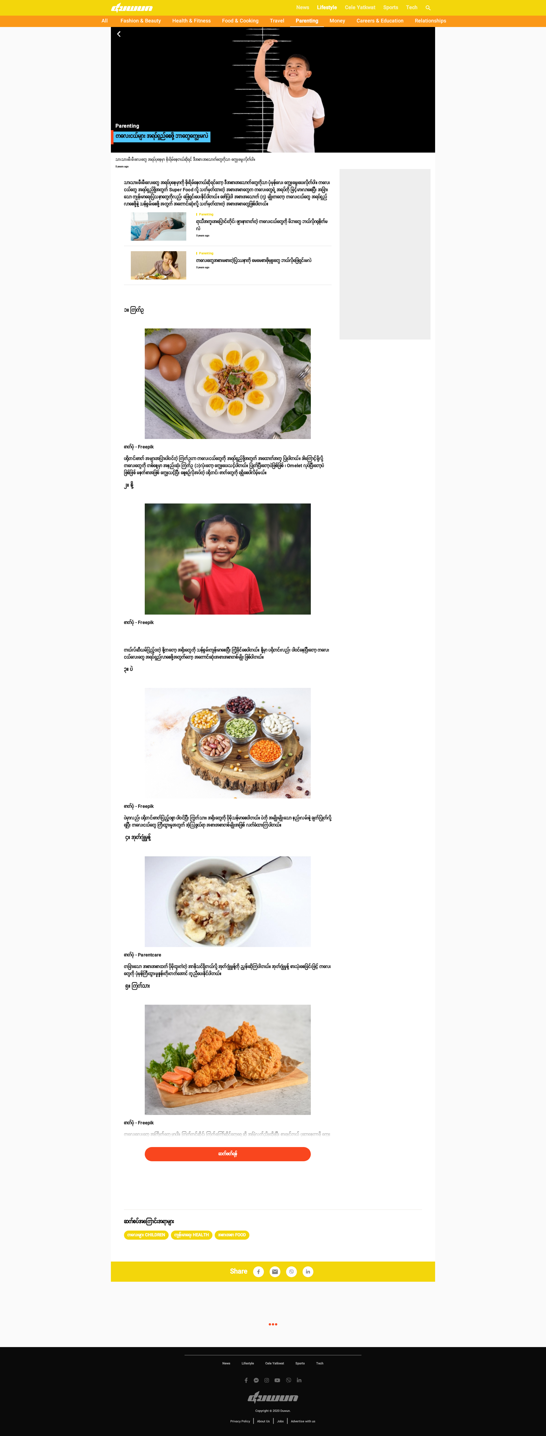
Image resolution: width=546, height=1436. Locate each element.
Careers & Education (380, 21)
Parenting (307, 21)
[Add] (258, 1271)
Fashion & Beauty (141, 21)
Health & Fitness (191, 21)
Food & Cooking (240, 21)
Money (337, 21)
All (105, 21)
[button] (146, 1235)
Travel (277, 21)
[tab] (104, 21)
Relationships (430, 21)
